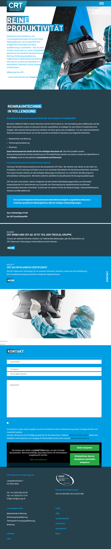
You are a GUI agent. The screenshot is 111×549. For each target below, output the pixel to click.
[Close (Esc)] (1, 341)
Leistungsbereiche (15, 508)
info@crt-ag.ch (19, 499)
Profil (58, 508)
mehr (10, 248)
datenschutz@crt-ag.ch (79, 435)
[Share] (4, 341)
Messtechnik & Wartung (17, 513)
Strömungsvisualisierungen (82, 176)
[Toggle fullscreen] (6, 341)
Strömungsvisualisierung (17, 517)
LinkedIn (10, 534)
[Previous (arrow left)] (1, 344)
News (58, 534)
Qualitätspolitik (62, 518)
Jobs (9, 539)
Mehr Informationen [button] (38, 460)
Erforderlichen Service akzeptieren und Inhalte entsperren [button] (84, 459)
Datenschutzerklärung (80, 438)
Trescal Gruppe (35, 77)
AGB (57, 513)
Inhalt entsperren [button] (84, 447)
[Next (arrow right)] (4, 344)
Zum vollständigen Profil (17, 213)
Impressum (60, 523)
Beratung (11, 524)
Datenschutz (61, 529)
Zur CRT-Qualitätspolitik (17, 216)
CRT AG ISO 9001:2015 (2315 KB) (70, 494)
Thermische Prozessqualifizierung (21, 521)
